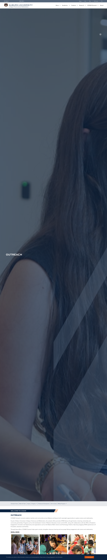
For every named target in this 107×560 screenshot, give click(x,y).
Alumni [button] (102, 5)
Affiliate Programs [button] (62, 503)
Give (90, 1)
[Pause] (100, 34)
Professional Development (43, 503)
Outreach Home (14, 503)
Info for (22, 1)
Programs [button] (34, 503)
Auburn (7, 1)
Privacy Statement (50, 557)
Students (73, 5)
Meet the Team (22, 503)
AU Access (96, 1)
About (57, 5)
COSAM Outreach (92, 5)
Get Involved (53, 503)
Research (81, 5)
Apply (80, 1)
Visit (85, 1)
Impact (28, 503)
